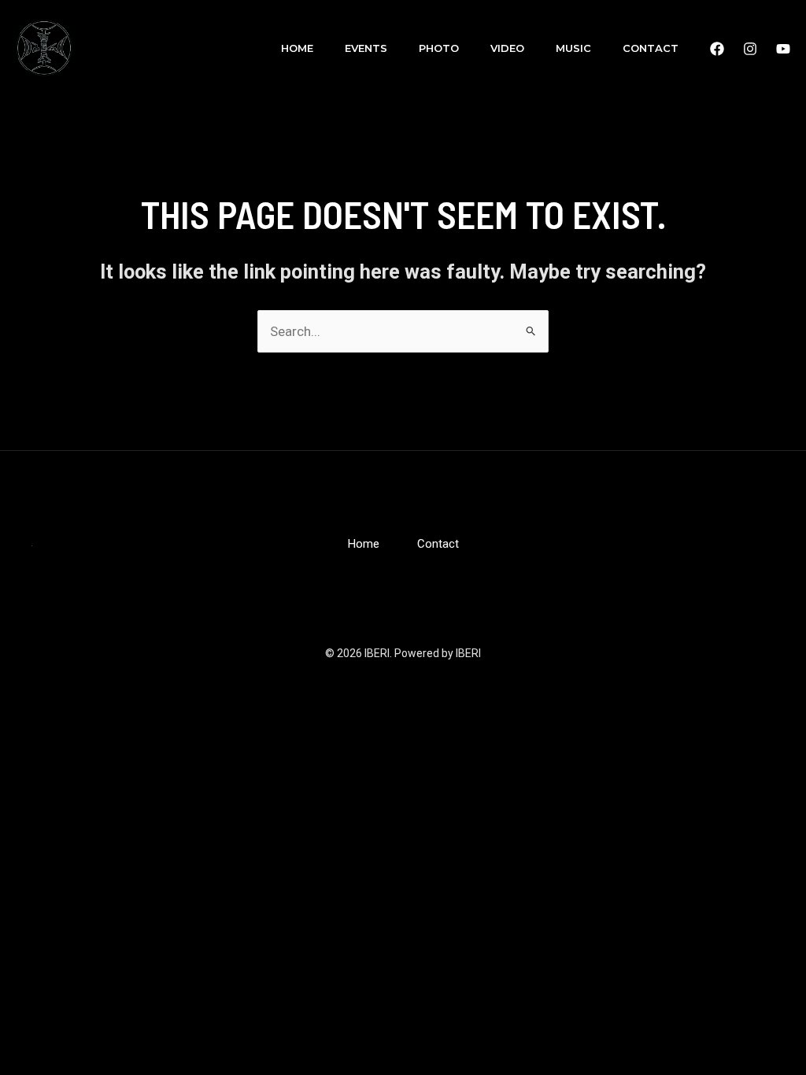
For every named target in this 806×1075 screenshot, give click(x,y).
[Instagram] (750, 49)
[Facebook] (717, 49)
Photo (439, 48)
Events (366, 48)
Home (297, 48)
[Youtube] (783, 49)
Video (507, 48)
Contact (650, 48)
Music (573, 48)
